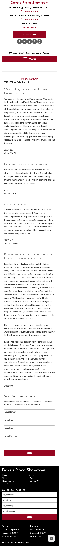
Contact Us (29, 34)
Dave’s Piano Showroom (30, 3)
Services (33, 475)
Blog (31, 478)
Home (4, 475)
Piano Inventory (9, 481)
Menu (32, 58)
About (4, 478)
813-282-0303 (30, 11)
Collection (6, 484)
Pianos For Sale (29, 78)
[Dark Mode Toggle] (51, 538)
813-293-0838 (29, 27)
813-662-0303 (30, 20)
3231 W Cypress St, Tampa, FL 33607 (30, 8)
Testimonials (35, 484)
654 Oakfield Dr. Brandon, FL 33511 (30, 16)
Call (21, 53)
